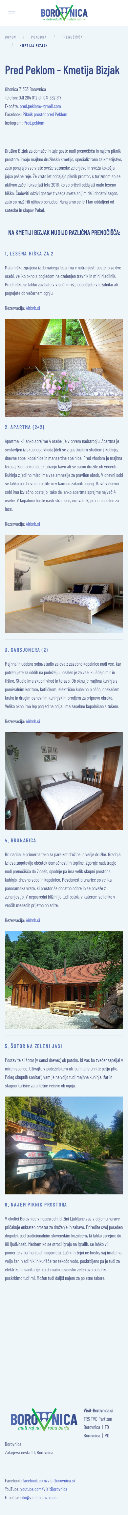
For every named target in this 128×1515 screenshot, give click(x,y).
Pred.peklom (34, 123)
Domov (10, 37)
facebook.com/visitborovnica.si (49, 1480)
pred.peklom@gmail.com (40, 106)
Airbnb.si (33, 308)
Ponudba (39, 37)
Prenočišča (72, 37)
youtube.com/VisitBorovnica (43, 1489)
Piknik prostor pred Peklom (45, 114)
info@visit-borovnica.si (39, 1497)
